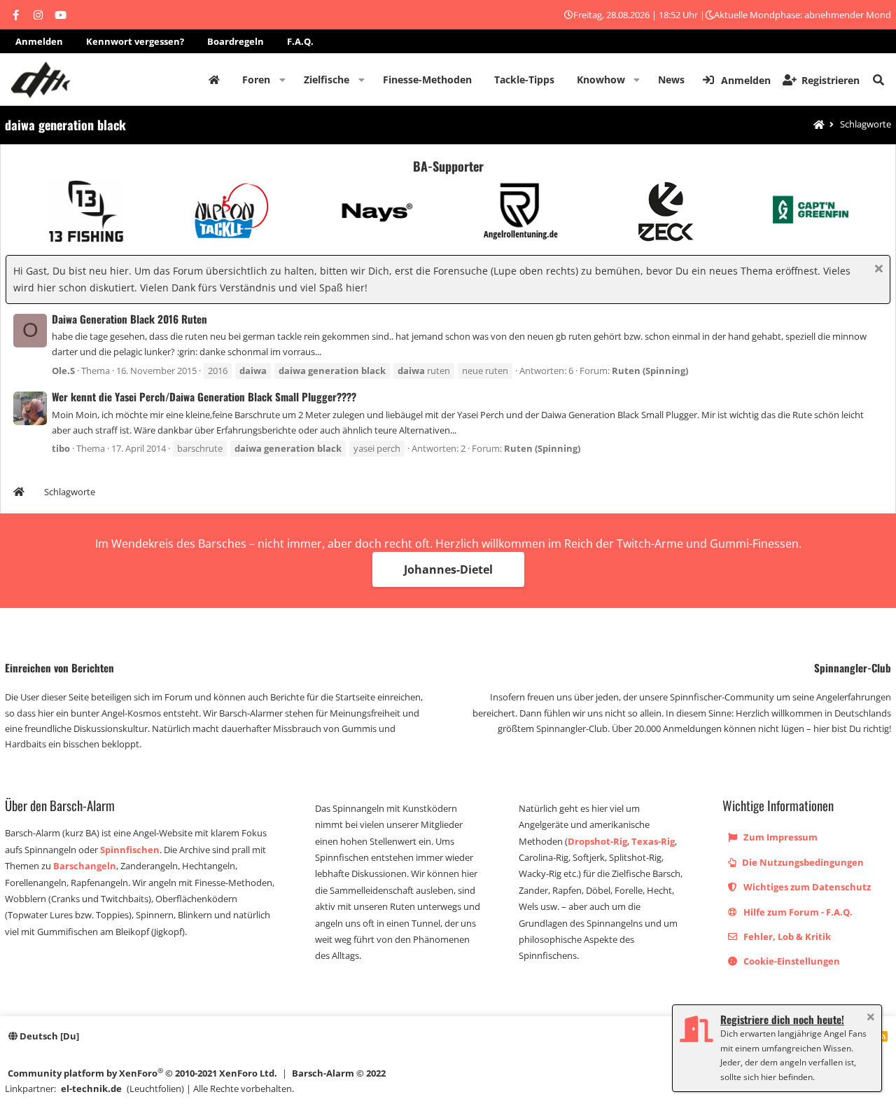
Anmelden (39, 41)
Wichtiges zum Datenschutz (806, 886)
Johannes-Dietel (448, 569)
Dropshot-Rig (597, 841)
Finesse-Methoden (427, 79)
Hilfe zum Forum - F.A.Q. (797, 912)
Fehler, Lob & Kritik (786, 936)
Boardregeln (235, 41)
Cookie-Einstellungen (790, 961)
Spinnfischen (130, 849)
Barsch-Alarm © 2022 (339, 1073)
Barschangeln (84, 865)
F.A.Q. (300, 41)
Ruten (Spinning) (650, 370)
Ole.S (63, 370)
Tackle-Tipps (524, 79)
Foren (256, 79)
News (671, 79)
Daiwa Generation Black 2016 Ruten (129, 318)
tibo (61, 448)
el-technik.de (91, 1088)
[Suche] (878, 80)
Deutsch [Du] (48, 1036)
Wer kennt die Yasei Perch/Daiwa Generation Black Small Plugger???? (204, 396)
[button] (282, 80)
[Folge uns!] (15, 14)
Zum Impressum (779, 837)
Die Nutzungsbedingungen (802, 862)
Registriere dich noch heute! (782, 1019)
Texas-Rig (653, 841)
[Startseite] (819, 125)
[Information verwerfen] (877, 270)
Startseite (214, 80)
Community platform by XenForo (142, 1072)
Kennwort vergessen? (135, 41)
